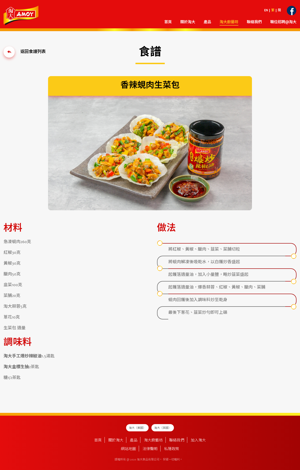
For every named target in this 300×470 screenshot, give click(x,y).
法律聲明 (150, 449)
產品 (133, 440)
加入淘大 (198, 440)
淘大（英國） (162, 428)
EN (266, 10)
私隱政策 (171, 449)
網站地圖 (128, 449)
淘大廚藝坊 (153, 440)
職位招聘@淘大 (283, 22)
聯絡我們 (254, 22)
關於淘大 (187, 22)
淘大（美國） (137, 428)
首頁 (168, 22)
